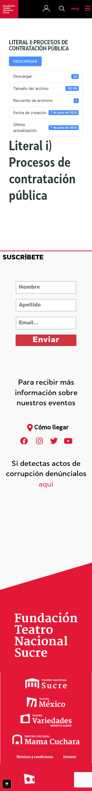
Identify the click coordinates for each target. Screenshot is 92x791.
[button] (62, 9)
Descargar (25, 61)
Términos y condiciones (34, 757)
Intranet (69, 757)
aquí (46, 484)
